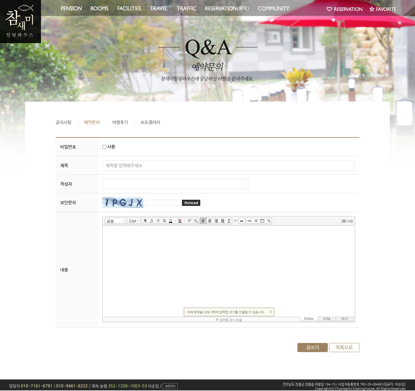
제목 (64, 165)
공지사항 (63, 122)
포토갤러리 (150, 122)
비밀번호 (68, 147)
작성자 (66, 184)
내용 (64, 269)
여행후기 (120, 122)
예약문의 (92, 122)
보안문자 (68, 202)
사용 (110, 146)
